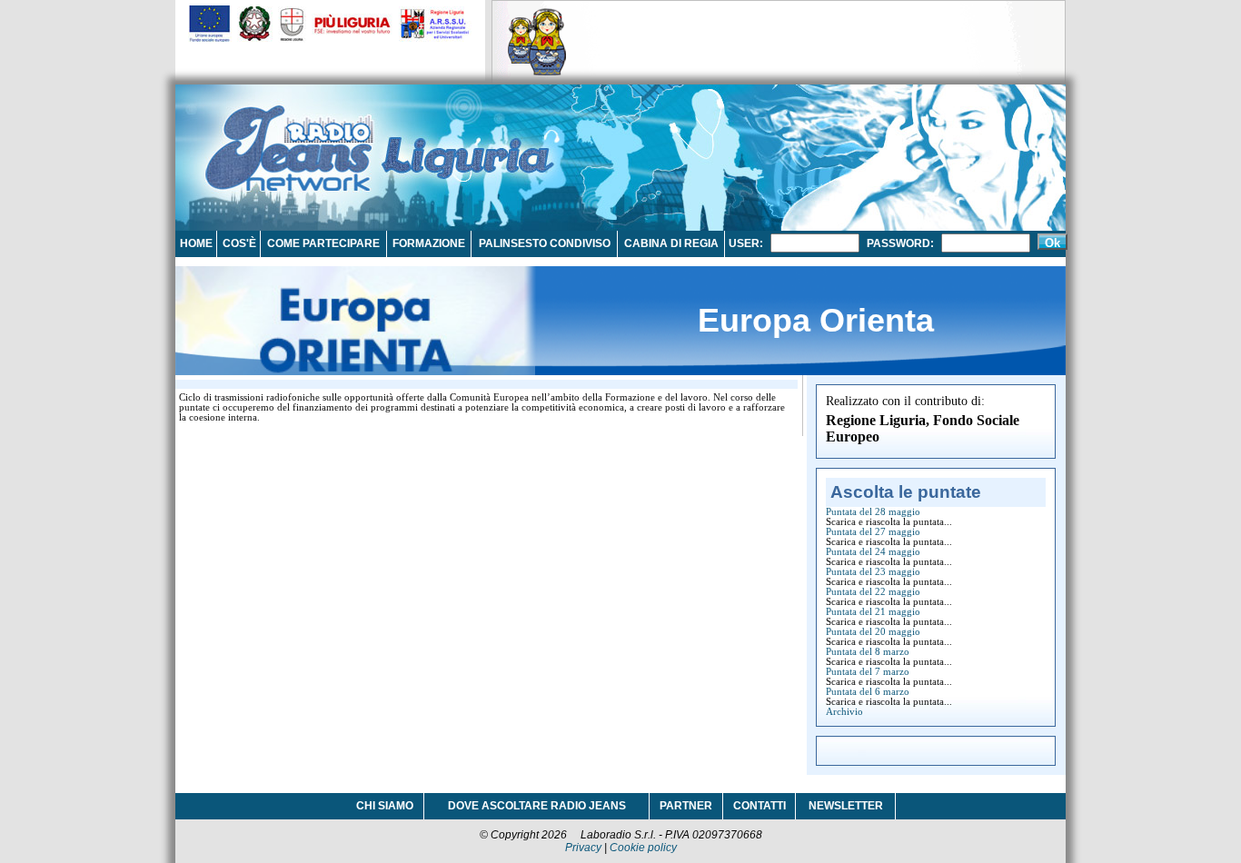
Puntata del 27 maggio (873, 532)
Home (196, 243)
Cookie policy (643, 847)
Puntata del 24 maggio (873, 552)
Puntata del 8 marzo (867, 652)
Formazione (428, 243)
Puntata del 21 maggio (873, 612)
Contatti (759, 805)
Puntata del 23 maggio (873, 572)
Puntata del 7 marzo (867, 672)
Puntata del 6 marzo (867, 692)
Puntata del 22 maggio (873, 592)
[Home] (288, 140)
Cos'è (239, 243)
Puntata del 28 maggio (873, 512)
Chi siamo (384, 805)
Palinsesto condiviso (545, 243)
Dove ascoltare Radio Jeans (537, 805)
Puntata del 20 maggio (873, 632)
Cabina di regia (671, 243)
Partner (686, 805)
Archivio (844, 712)
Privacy (583, 847)
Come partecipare (323, 243)
